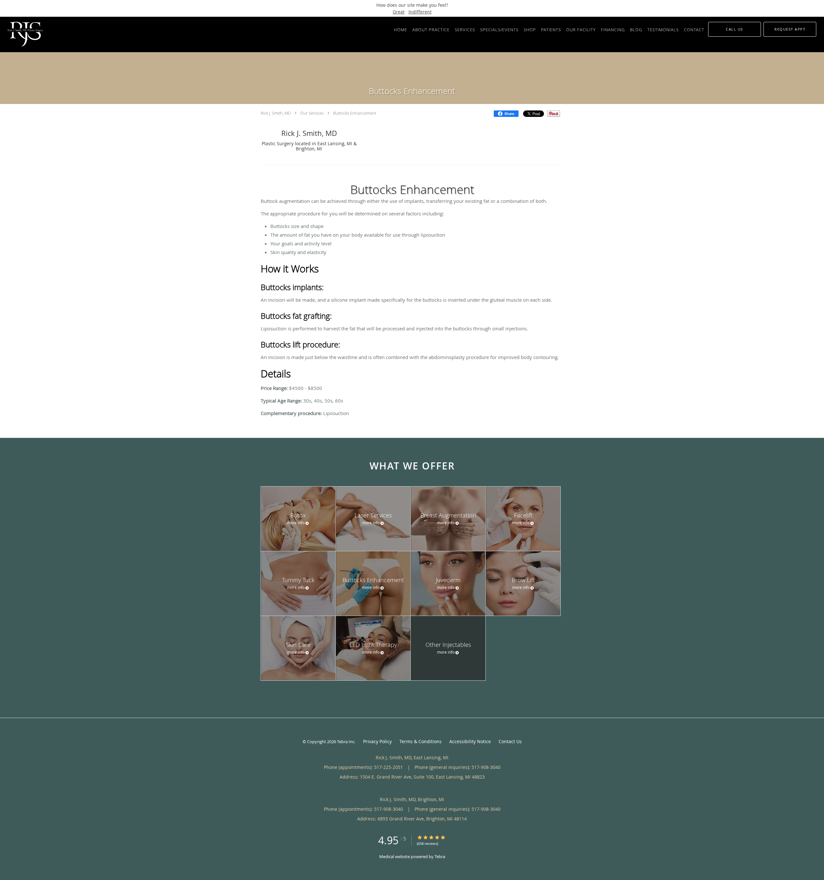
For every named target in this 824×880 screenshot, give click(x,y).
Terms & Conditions (420, 741)
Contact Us (510, 741)
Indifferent (420, 12)
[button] (789, 29)
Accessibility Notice (470, 741)
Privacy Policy (377, 741)
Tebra (440, 856)
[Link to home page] (24, 34)
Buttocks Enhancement (354, 113)
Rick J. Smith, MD (276, 113)
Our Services (312, 113)
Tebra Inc (345, 741)
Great (399, 12)
